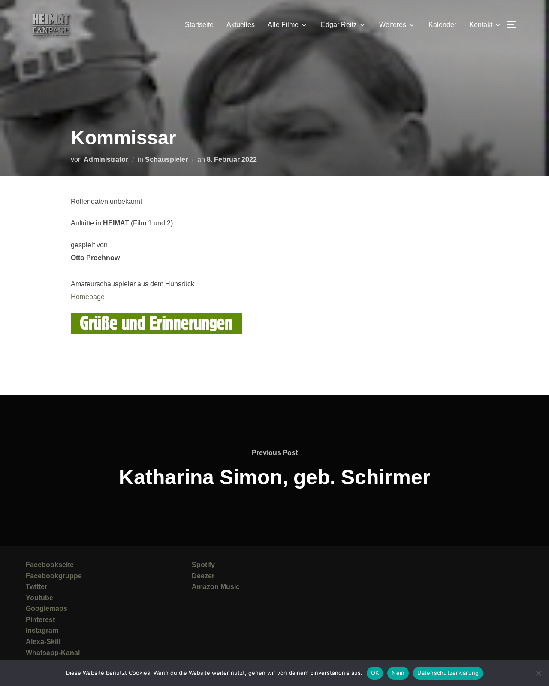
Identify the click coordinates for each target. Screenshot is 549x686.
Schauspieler (166, 159)
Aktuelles (240, 24)
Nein (398, 672)
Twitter (36, 586)
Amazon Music (216, 586)
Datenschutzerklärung (448, 672)
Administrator (106, 159)
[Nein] (538, 673)
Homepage (88, 297)
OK (375, 672)
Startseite (199, 24)
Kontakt (480, 24)
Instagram (42, 630)
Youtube (39, 597)
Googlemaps (46, 608)
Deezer (203, 576)
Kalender (442, 24)
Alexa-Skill (43, 641)
